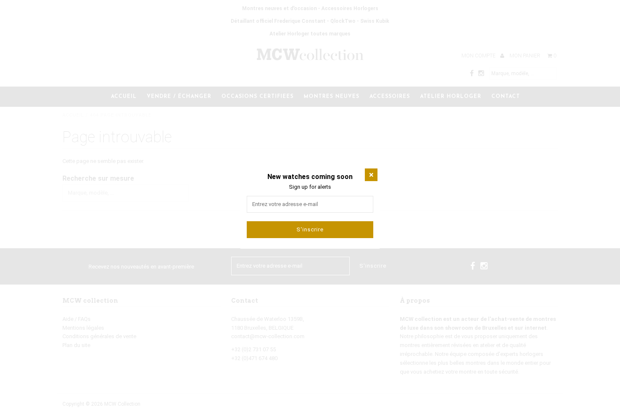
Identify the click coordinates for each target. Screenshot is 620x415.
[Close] (371, 174)
